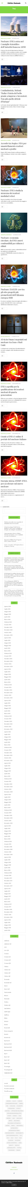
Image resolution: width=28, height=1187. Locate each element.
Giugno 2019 (7, 831)
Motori (6, 995)
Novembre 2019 (8, 818)
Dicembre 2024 (8, 658)
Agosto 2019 (7, 826)
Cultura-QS (7, 976)
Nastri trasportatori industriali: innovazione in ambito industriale (12, 566)
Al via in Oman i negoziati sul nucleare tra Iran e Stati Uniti (14, 342)
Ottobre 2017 (7, 883)
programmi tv (19, 1133)
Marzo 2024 (7, 682)
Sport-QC (6, 1057)
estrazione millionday (17, 1110)
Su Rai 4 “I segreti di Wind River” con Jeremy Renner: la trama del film (13, 595)
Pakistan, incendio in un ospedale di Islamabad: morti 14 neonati (13, 522)
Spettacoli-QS (8, 1050)
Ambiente (3, 234)
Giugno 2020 (7, 799)
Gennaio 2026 (7, 624)
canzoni (20, 1101)
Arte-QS (6, 950)
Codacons (12, 1105)
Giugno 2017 (7, 893)
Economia (6, 979)
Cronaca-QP (7, 960)
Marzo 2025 (7, 651)
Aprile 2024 (7, 679)
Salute (5, 1018)
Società (6, 1034)
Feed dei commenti (9, 1088)
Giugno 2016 (7, 925)
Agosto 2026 (7, 606)
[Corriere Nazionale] (14, 3)
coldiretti (19, 1105)
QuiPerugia (7, 1011)
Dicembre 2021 (8, 752)
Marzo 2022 (7, 745)
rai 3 (12, 1137)
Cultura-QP (7, 973)
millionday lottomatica (14, 1123)
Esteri (2, 336)
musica (13, 1125)
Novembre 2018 (8, 849)
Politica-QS (7, 1005)
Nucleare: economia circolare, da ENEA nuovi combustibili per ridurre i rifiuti (12, 241)
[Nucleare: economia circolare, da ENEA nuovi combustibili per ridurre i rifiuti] (14, 222)
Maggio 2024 (7, 677)
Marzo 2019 (7, 839)
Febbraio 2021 (8, 779)
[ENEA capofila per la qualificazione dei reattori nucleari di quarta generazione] (14, 371)
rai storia (17, 1140)
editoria (7, 1110)
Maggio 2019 (7, 833)
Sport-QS (6, 1063)
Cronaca (6, 953)
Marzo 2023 (7, 713)
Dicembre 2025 (8, 627)
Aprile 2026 (7, 617)
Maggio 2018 (7, 865)
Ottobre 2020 (7, 789)
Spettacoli (7, 1040)
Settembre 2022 (8, 729)
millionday (17, 1120)
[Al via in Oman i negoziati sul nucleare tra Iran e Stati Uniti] (14, 324)
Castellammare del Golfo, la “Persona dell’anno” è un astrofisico (14, 558)
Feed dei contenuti (9, 1086)
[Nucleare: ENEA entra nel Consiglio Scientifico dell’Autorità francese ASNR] (14, 26)
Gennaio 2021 (7, 781)
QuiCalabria (7, 1008)
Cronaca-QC (7, 957)
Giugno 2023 (7, 705)
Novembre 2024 (8, 661)
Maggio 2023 (7, 708)
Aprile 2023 (7, 711)
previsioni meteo (9, 1133)
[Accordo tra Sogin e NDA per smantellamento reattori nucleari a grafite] (14, 128)
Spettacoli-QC (8, 1044)
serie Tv (11, 1145)
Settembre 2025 (8, 635)
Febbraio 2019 (8, 841)
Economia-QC (8, 982)
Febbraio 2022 (8, 747)
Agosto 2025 (7, 637)
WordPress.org (8, 1091)
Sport (5, 1053)
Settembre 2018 (8, 854)
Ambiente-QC (7, 944)
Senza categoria (8, 1031)
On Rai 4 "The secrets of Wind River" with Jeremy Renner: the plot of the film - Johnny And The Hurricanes (13, 592)
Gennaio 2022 (7, 750)
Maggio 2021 (7, 771)
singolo (17, 1145)
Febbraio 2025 (8, 653)
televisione (11, 1150)
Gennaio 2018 (7, 875)
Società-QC (7, 1037)
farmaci (15, 1115)
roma (20, 1142)
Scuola (6, 1024)
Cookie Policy (8, 1182)
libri (13, 1118)
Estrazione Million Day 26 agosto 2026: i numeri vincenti (13, 540)
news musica (20, 1125)
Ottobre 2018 (7, 852)
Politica (9, 87)
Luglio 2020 (7, 797)
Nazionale (3, 38)
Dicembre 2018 (8, 846)
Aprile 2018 (7, 867)
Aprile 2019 (7, 836)
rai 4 (16, 1137)
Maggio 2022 (7, 739)
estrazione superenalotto (14, 1113)
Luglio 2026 (7, 609)
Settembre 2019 (8, 823)
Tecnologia (7, 1066)
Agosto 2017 (7, 888)
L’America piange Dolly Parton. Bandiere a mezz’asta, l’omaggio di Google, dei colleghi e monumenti (13, 528)
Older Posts (5, 506)
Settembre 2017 (8, 886)
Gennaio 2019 (7, 844)
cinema (21, 1103)
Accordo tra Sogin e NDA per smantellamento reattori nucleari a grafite (13, 146)
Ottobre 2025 (7, 632)
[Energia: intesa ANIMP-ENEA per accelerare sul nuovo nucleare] (14, 466)
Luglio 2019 (7, 828)
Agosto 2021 (7, 763)
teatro (19, 1147)
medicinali (19, 1118)
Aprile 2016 (7, 930)
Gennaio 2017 (7, 906)
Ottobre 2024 (7, 664)
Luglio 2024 (7, 671)
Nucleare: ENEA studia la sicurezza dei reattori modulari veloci (12, 193)
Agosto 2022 (7, 731)
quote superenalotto (12, 1135)
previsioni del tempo (14, 1130)
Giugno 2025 (7, 643)
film (20, 1115)
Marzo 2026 (7, 619)
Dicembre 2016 (8, 909)
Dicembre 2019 (8, 815)
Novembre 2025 (8, 630)
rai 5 (20, 1137)
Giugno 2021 (7, 768)
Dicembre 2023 (8, 690)
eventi (9, 1115)
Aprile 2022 (7, 742)
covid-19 (18, 1108)
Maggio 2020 (7, 802)
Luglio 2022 (7, 734)
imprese (8, 1118)
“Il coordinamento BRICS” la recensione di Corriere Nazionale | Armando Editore (13, 582)
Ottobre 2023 (7, 695)
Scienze (9, 38)
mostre (7, 1125)
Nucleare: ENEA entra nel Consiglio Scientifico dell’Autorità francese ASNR (13, 44)
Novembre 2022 (8, 724)
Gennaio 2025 (7, 656)
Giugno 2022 (7, 737)
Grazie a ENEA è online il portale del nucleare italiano (13, 438)
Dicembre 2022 (8, 721)
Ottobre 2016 (7, 914)
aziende (9, 1101)
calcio (14, 1101)
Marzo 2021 (7, 776)
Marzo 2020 (7, 807)
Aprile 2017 (7, 899)
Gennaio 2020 (7, 812)
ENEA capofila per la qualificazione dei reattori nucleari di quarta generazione (12, 390)
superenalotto (11, 1147)
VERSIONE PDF (8, 1073)
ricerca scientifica (12, 1142)
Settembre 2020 (8, 792)
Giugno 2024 (7, 674)
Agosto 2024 (7, 669)
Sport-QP (6, 1060)
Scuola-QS (7, 1028)
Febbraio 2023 (8, 716)
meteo (10, 1120)
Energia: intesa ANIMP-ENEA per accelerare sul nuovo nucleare (14, 483)
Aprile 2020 (7, 805)
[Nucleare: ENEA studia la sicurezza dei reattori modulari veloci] (14, 175)
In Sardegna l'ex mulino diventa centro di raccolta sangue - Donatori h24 (14, 574)
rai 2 (8, 1137)
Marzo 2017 (7, 901)
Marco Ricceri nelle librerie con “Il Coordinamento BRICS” (13, 585)
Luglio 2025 (7, 640)
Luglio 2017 (7, 891)
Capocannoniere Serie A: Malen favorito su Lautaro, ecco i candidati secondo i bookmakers (13, 535)
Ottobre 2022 (7, 726)
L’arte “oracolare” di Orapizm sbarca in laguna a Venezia (13, 545)
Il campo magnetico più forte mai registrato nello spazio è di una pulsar (14, 561)
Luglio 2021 (7, 765)
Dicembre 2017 (8, 878)
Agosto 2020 (7, 794)
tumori (18, 1150)
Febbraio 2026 (8, 622)
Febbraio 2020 (8, 810)
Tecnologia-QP (8, 1069)
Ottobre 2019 (7, 820)
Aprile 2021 (7, 773)
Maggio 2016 (7, 927)
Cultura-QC (7, 969)
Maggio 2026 (7, 614)
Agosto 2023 (7, 700)
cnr (7, 1105)
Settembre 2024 (8, 666)
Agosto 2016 (7, 920)
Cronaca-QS (7, 963)
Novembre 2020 (8, 786)
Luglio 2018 (7, 859)
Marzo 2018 (7, 870)
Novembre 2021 (8, 755)
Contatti (14, 1167)
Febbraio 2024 (8, 684)
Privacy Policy (14, 1169)
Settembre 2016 (8, 917)
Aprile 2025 (7, 648)
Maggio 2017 (7, 896)
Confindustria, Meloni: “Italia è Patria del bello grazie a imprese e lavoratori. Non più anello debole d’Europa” (14, 96)
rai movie (10, 1140)
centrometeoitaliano (11, 1103)
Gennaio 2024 (7, 687)
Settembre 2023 (8, 698)
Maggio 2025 (7, 645)
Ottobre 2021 (7, 758)
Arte (5, 947)
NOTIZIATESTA (14, 1128)
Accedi (6, 1083)
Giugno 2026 (7, 611)
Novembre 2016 (8, 912)
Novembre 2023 (8, 692)
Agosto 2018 (7, 857)
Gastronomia (7, 992)
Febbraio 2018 (8, 873)
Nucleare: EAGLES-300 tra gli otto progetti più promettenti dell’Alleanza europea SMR (12, 293)
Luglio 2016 (7, 922)
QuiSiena (6, 1015)
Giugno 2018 (7, 862)
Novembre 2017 (8, 880)
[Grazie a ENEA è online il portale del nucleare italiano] (14, 421)
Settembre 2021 (8, 760)
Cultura (6, 966)
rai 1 (21, 1135)
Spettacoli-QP (8, 1047)
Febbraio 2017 (8, 904)
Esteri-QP (7, 989)
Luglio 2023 (7, 703)
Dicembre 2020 (8, 784)
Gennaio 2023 (7, 718)
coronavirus (11, 1108)
